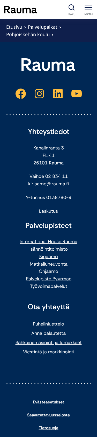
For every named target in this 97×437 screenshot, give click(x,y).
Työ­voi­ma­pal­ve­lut (48, 286)
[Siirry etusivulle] (20, 9)
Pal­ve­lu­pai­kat (42, 27)
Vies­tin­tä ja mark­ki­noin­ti (48, 352)
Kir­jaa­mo (48, 256)
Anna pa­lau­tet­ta (48, 333)
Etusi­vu (14, 27)
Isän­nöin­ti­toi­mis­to (48, 249)
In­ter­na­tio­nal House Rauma (48, 242)
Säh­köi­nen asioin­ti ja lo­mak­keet (49, 342)
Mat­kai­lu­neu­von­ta (49, 264)
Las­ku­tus (48, 211)
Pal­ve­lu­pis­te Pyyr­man (48, 279)
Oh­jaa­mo (48, 271)
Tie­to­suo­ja (48, 428)
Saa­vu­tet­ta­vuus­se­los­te (48, 415)
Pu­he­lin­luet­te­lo (48, 324)
